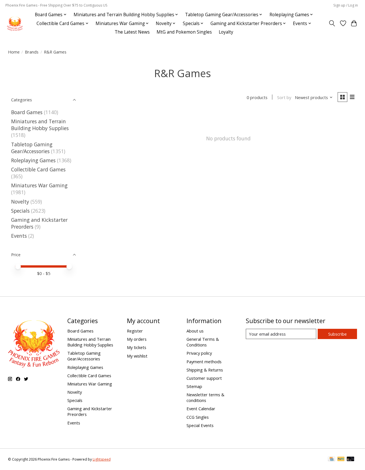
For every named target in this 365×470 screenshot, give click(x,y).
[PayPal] (341, 459)
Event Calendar (200, 408)
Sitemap (194, 386)
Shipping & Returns (204, 370)
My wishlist (137, 356)
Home (14, 52)
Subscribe (337, 334)
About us (195, 331)
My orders (137, 339)
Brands (31, 52)
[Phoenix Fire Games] (15, 23)
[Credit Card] (331, 459)
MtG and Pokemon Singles (184, 32)
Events (19, 235)
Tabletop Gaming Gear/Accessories (31, 148)
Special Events (200, 425)
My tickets (136, 347)
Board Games (26, 112)
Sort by (284, 97)
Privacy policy (199, 353)
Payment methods (204, 361)
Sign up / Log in (345, 5)
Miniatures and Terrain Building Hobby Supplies (40, 125)
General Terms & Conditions (202, 342)
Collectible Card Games (38, 169)
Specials (20, 210)
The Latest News (132, 32)
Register (135, 331)
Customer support (204, 378)
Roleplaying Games (33, 160)
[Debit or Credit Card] (350, 459)
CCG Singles (197, 417)
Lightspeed (102, 459)
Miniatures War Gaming (39, 185)
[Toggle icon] (332, 23)
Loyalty (226, 32)
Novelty (20, 201)
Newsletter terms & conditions (205, 397)
